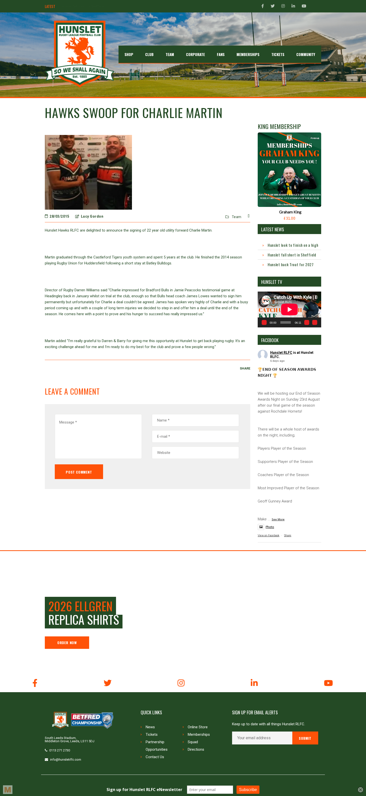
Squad (193, 742)
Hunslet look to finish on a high (293, 245)
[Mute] (306, 322)
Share (287, 535)
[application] (289, 309)
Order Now (67, 642)
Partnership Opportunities (157, 746)
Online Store (198, 727)
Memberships (199, 734)
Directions (196, 749)
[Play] (264, 322)
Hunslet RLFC (281, 353)
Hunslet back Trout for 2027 (81, 6)
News (150, 727)
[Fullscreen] (314, 322)
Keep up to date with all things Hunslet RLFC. (268, 724)
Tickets (152, 734)
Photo (270, 527)
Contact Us (155, 757)
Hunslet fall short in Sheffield (292, 254)
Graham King (290, 211)
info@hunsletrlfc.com (65, 759)
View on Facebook (268, 535)
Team (237, 217)
